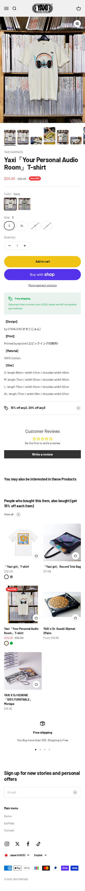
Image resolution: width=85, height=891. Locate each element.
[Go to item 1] (10, 138)
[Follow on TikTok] (38, 844)
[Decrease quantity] (9, 246)
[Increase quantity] (25, 246)
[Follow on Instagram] (7, 844)
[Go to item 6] (49, 136)
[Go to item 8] (76, 141)
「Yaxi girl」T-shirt (16, 566)
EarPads (9, 823)
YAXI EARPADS (13, 152)
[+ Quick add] (36, 555)
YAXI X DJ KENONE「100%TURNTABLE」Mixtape (18, 699)
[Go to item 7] (62, 138)
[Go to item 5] (36, 141)
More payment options (42, 285)
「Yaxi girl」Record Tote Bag (62, 566)
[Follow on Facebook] (28, 844)
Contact (9, 830)
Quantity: (10, 237)
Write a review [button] (42, 454)
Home (8, 816)
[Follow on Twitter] (17, 844)
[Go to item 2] (23, 138)
